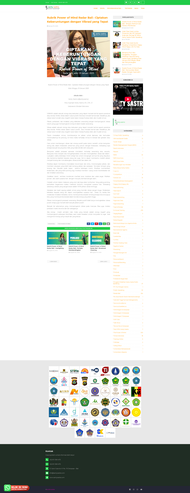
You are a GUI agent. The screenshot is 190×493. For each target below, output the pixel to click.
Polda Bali (128, 275)
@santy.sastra (120, 122)
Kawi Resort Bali (128, 217)
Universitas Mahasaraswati (128, 349)
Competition (128, 174)
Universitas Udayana (128, 352)
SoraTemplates (50, 489)
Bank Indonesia (128, 148)
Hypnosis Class (128, 200)
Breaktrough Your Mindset (128, 164)
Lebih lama (103, 261)
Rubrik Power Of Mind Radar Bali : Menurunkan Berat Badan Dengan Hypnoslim (132, 70)
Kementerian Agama (128, 230)
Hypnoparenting (128, 197)
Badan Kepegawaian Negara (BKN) (128, 145)
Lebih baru (53, 261)
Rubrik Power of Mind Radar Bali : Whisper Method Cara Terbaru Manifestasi (132, 23)
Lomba (128, 239)
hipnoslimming (128, 187)
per (128, 256)
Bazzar (128, 151)
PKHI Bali (128, 265)
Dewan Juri (128, 177)
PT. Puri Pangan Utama (128, 287)
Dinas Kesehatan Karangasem (128, 181)
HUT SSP (128, 194)
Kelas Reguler (128, 220)
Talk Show (128, 322)
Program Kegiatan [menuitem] (114, 8)
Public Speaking (128, 290)
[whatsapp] (134, 2)
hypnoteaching (128, 203)
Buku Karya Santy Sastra (128, 168)
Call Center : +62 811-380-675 (59, 2)
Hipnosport (128, 190)
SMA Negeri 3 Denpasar (128, 313)
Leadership (128, 236)
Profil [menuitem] (102, 8)
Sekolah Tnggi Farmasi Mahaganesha (128, 300)
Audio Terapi (128, 142)
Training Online (128, 339)
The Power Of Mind (64, 223)
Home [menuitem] (96, 8)
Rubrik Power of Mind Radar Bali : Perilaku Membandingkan (76, 248)
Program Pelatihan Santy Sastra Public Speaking (128, 282)
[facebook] (126, 2)
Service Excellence (128, 303)
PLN (128, 269)
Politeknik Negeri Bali (128, 279)
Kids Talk (128, 233)
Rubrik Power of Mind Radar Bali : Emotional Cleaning (98, 248)
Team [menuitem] (142, 8)
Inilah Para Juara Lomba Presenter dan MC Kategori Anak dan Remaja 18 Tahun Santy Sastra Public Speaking (132, 34)
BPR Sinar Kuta (128, 158)
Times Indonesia (128, 336)
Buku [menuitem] (136, 8)
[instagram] (130, 2)
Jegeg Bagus (128, 213)
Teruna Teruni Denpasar (128, 326)
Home (47, 2)
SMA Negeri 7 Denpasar (128, 316)
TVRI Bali (128, 342)
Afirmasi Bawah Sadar (128, 138)
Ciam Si (128, 171)
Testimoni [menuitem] (128, 8)
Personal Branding (128, 262)
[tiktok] (142, 2)
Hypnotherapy (128, 207)
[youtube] (138, 2)
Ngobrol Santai (128, 246)
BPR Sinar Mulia (128, 161)
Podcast (128, 272)
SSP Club (128, 319)
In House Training (128, 210)
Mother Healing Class (128, 243)
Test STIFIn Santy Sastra (128, 329)
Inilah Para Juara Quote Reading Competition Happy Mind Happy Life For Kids (132, 45)
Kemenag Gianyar (128, 226)
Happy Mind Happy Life (128, 184)
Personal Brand (128, 259)
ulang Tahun (128, 345)
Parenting (128, 249)
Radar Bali (51, 223)
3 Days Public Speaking (128, 135)
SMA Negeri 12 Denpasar (128, 309)
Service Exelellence (128, 306)
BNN (128, 155)
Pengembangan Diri (128, 252)
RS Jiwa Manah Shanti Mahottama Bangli (128, 296)
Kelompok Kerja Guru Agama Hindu (128, 223)
